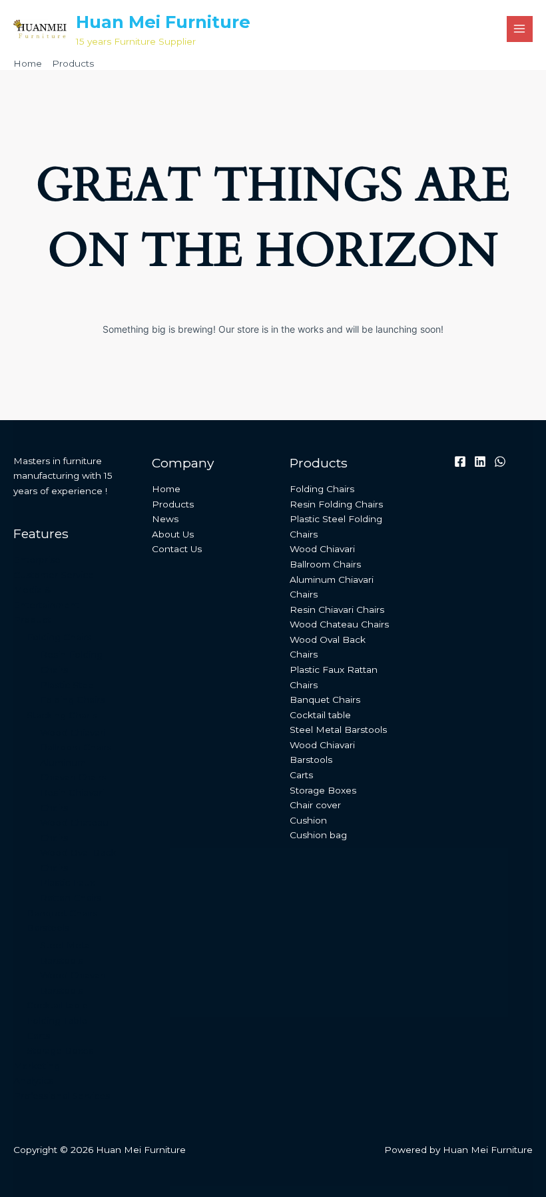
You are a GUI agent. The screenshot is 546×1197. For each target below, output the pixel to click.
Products (173, 504)
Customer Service (53, 574)
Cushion (308, 820)
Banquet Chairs (62, 913)
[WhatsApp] (500, 461)
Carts (38, 1035)
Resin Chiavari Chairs (337, 609)
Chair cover (315, 805)
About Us (173, 534)
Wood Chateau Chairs (339, 624)
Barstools (48, 927)
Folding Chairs (59, 637)
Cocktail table (57, 1005)
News (165, 518)
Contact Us (177, 548)
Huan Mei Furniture (163, 21)
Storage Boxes (60, 1050)
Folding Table (57, 1020)
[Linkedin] (480, 461)
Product (32, 619)
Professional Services (61, 1095)
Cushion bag (318, 835)
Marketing (36, 1065)
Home (166, 488)
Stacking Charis (62, 715)
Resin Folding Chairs (336, 504)
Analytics (33, 1080)
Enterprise (37, 559)
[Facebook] (460, 461)
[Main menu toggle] (520, 29)
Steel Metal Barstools (338, 729)
